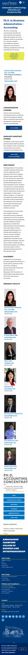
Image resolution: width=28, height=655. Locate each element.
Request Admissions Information (9, 576)
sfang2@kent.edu (9, 388)
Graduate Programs (11, 490)
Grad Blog (4, 563)
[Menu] (23, 3)
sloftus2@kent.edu (10, 468)
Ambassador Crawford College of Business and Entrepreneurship (14, 9)
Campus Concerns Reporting (8, 587)
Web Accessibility (6, 593)
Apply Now (14, 517)
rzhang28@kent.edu (10, 415)
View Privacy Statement (8, 652)
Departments (5, 565)
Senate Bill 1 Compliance (7, 591)
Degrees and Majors (6, 560)
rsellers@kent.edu (10, 337)
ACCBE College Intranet (7, 567)
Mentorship (14, 504)
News (3, 562)
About (14, 495)
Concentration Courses (14, 500)
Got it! (22, 649)
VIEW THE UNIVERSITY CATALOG (14, 56)
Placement (14, 509)
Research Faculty (14, 513)
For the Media (5, 578)
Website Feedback (6, 580)
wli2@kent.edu (9, 363)
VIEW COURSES (14, 128)
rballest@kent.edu (10, 442)
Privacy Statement (6, 589)
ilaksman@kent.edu (10, 81)
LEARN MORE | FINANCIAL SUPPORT (14, 155)
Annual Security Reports (7, 586)
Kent (5, 484)
